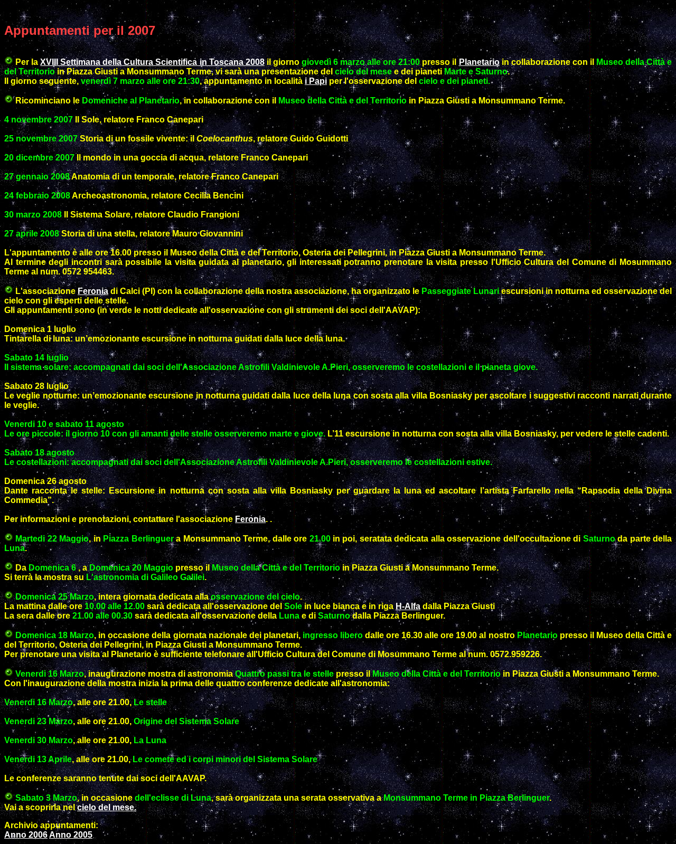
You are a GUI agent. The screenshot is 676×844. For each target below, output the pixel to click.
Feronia (93, 291)
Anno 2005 (70, 834)
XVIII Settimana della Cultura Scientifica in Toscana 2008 (152, 62)
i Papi (316, 81)
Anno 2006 (26, 834)
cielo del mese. (106, 807)
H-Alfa (408, 606)
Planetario (479, 62)
